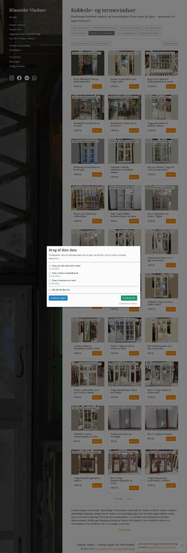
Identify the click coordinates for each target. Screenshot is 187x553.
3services (54, 276)
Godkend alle (129, 298)
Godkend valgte (58, 298)
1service (54, 268)
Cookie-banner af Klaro (128, 304)
